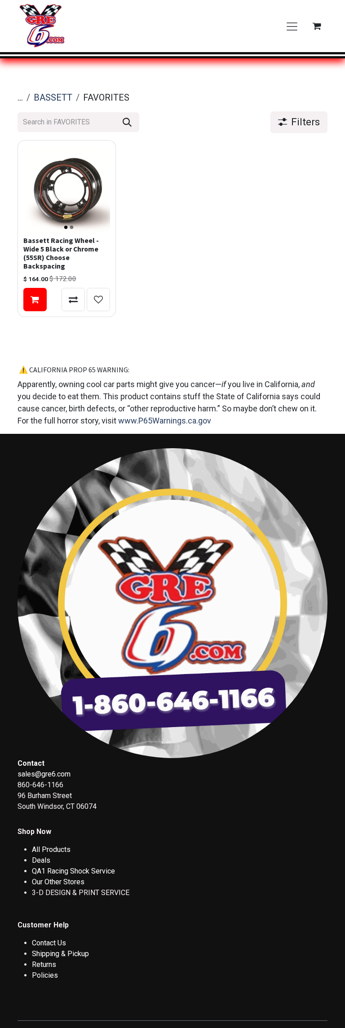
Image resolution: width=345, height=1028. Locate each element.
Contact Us (49, 943)
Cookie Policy (273, 983)
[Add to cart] (35, 299)
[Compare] (73, 299)
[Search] (127, 122)
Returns (44, 964)
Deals (41, 860)
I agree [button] (311, 1013)
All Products (51, 849)
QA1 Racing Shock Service (73, 871)
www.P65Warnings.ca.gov (164, 420)
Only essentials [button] (267, 1013)
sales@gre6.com (44, 774)
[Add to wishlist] (98, 299)
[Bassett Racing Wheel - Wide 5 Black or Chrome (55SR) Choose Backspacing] (66, 189)
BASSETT (53, 97)
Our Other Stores (58, 882)
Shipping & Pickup (60, 953)
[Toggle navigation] (292, 26)
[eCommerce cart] (316, 26)
